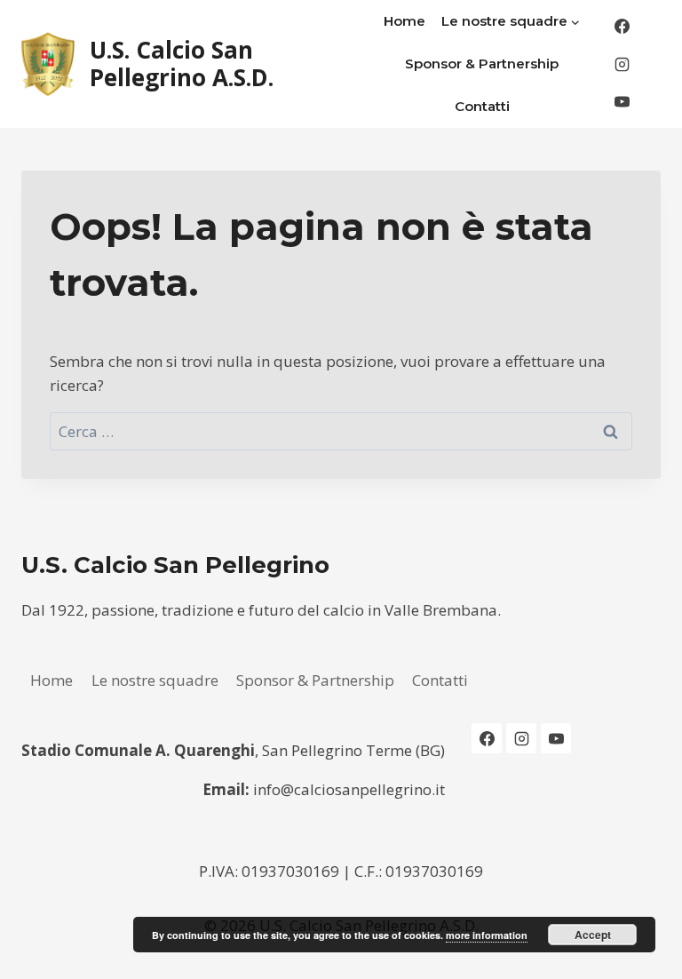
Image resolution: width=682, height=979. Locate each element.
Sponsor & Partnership (482, 63)
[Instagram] (622, 64)
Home (404, 20)
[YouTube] (622, 102)
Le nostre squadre (154, 680)
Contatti (482, 106)
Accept (593, 935)
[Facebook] (622, 27)
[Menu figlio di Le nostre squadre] (511, 21)
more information (486, 935)
